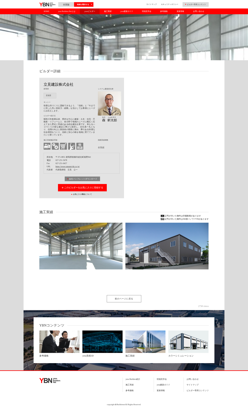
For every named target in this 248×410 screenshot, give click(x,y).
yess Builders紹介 (133, 379)
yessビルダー (89, 11)
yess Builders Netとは (66, 11)
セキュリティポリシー (169, 4)
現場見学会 (146, 11)
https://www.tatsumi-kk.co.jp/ (68, 166)
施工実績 (108, 11)
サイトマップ (151, 4)
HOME (46, 11)
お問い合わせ (198, 11)
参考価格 (164, 11)
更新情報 (180, 11)
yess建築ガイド (126, 11)
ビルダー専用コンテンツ (198, 390)
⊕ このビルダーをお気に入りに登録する (82, 187)
